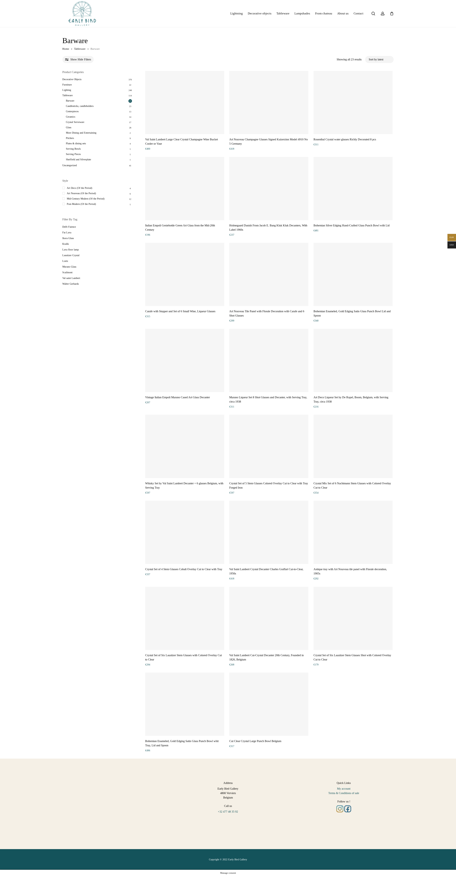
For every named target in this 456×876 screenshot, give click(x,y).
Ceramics (70, 116)
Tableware (80, 48)
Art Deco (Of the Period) (79, 188)
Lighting (66, 90)
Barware (70, 100)
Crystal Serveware (75, 122)
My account (343, 788)
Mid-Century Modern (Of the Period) (86, 198)
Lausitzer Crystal (70, 255)
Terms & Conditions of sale (343, 793)
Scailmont (67, 272)
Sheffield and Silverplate (78, 159)
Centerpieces (72, 111)
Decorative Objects (71, 79)
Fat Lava (66, 232)
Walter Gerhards (70, 284)
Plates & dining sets (76, 143)
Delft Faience (69, 227)
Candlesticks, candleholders (80, 106)
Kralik (65, 244)
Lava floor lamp (70, 249)
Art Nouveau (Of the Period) (81, 193)
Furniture (67, 84)
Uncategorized (69, 165)
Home (65, 48)
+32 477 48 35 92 (228, 811)
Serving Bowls (73, 148)
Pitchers (70, 138)
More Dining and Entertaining (81, 132)
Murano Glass (69, 266)
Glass (68, 127)
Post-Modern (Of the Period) (81, 204)
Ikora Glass (68, 238)
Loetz (65, 261)
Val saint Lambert (71, 278)
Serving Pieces (73, 154)
